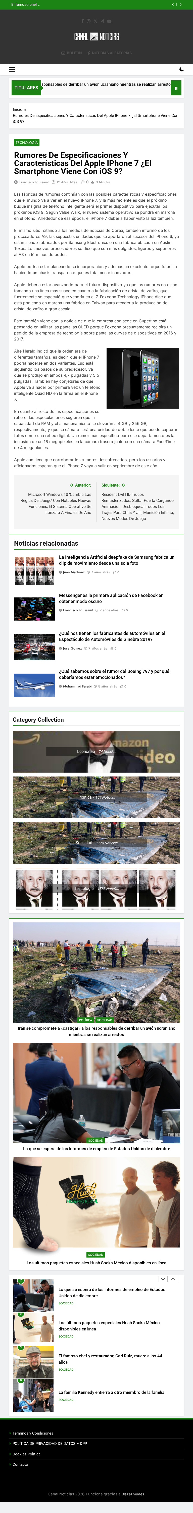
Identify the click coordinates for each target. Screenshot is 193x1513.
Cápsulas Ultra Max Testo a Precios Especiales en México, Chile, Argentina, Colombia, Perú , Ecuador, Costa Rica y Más (107, 1395)
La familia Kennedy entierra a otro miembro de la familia (111, 1359)
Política (85, 1020)
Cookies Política (26, 1454)
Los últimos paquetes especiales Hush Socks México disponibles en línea (95, 5)
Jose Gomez (72, 648)
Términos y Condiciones (33, 1433)
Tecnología (27, 142)
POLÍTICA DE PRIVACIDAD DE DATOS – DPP (50, 1443)
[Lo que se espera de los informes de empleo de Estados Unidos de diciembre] (163, 90)
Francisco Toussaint (34, 182)
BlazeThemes (133, 1494)
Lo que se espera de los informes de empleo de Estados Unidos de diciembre (96, 1148)
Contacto (20, 1464)
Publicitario (68, 1403)
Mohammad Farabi (77, 686)
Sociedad (104, 1020)
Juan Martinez (74, 572)
